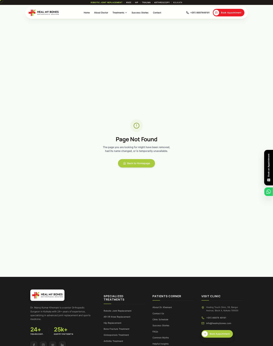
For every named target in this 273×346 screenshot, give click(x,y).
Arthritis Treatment (113, 341)
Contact (157, 12)
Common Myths (160, 337)
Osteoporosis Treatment (116, 335)
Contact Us (158, 313)
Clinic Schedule (160, 319)
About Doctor (101, 12)
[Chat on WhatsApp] (268, 191)
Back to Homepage (138, 163)
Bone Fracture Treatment (116, 329)
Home (87, 12)
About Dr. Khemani (162, 307)
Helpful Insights (160, 343)
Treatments (118, 12)
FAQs (155, 331)
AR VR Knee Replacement (117, 316)
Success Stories (140, 12)
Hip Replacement (112, 323)
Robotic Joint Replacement (117, 310)
